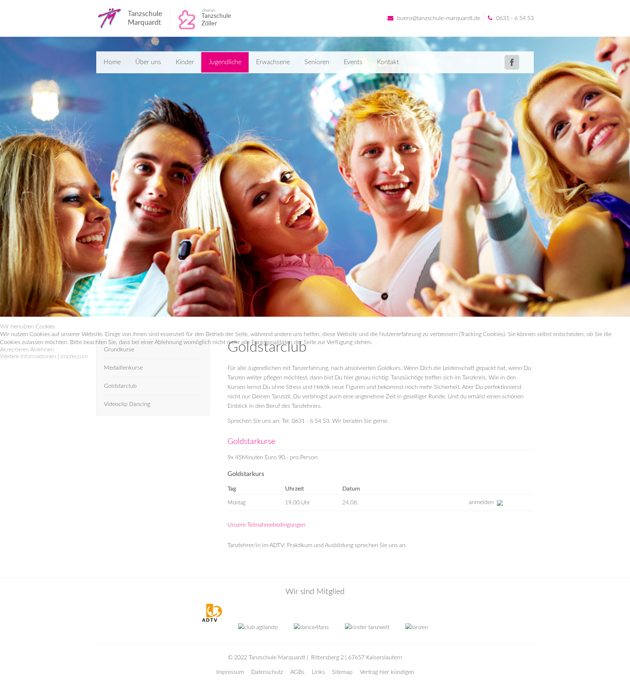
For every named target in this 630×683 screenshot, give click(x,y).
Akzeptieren (14, 349)
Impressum (74, 356)
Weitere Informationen (28, 356)
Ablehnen (42, 349)
